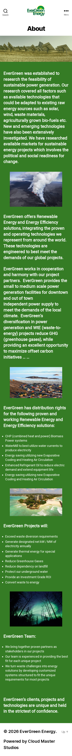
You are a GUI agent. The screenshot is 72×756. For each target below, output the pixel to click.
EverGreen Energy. (38, 731)
